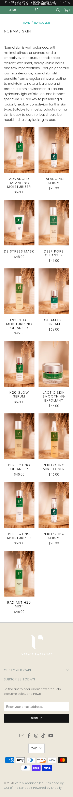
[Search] (58, 10)
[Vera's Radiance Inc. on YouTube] (51, 736)
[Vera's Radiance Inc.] (36, 10)
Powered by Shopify (47, 788)
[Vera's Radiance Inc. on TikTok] (44, 736)
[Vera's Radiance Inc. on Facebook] (29, 736)
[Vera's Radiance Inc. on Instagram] (36, 736)
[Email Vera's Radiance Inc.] (22, 736)
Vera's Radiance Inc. (29, 783)
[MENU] (2, 10)
